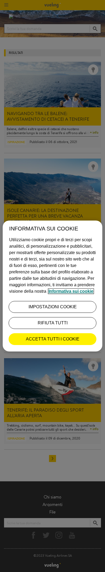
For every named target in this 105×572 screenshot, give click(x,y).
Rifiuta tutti (53, 323)
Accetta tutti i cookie (52, 339)
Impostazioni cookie (53, 307)
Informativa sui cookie (70, 291)
